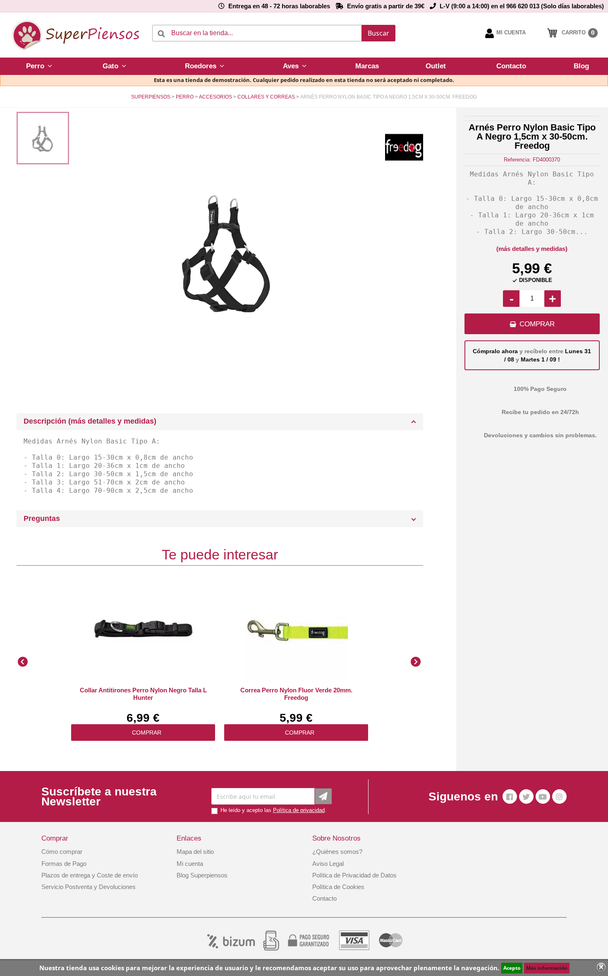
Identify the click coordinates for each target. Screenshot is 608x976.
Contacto (324, 898)
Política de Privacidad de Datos (354, 875)
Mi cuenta (190, 863)
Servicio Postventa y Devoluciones (88, 886)
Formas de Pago (63, 863)
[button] (39, 66)
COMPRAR (537, 324)
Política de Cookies (338, 886)
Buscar (378, 33)
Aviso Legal (328, 863)
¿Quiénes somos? (337, 851)
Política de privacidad (299, 810)
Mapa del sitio (195, 851)
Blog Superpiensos (202, 875)
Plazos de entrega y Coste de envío (89, 875)
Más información (546, 967)
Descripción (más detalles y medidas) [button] (90, 421)
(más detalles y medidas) (531, 248)
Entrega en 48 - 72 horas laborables (279, 6)
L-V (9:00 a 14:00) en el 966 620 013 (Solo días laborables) (522, 6)
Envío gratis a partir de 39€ (385, 6)
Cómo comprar (61, 851)
